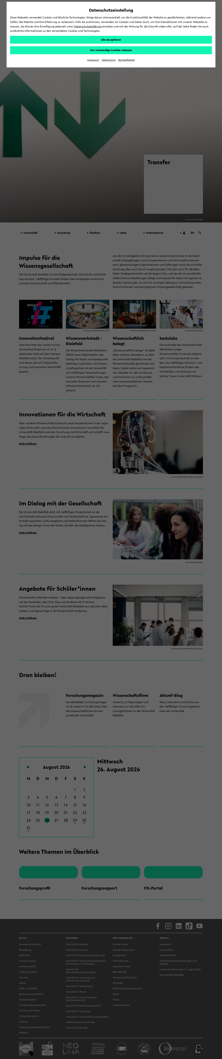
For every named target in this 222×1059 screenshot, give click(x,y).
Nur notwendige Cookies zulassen (111, 50)
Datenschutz (109, 60)
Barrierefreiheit (126, 60)
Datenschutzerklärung (88, 26)
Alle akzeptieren (111, 40)
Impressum (93, 60)
